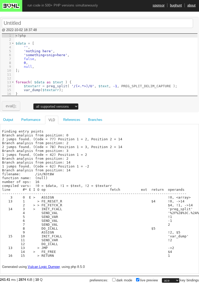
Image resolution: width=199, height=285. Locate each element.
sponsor (159, 5)
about (191, 5)
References (71, 120)
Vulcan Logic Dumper (44, 267)
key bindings (189, 280)
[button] (12, 43)
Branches (95, 120)
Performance (30, 120)
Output (8, 120)
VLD (51, 120)
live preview (149, 280)
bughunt (176, 5)
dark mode (124, 280)
